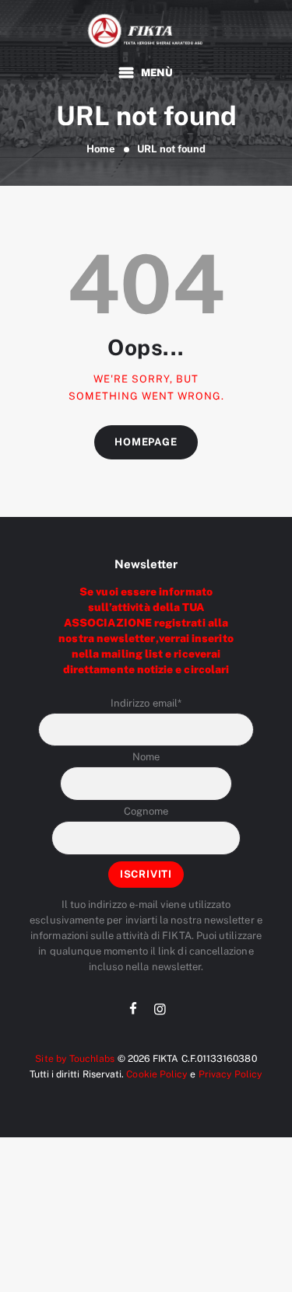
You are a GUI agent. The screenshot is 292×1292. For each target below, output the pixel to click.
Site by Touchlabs (74, 1058)
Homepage (145, 442)
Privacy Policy (231, 1074)
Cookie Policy (157, 1074)
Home (100, 149)
